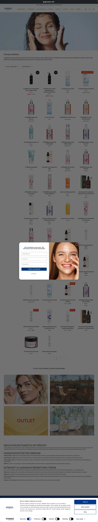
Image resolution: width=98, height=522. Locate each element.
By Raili (45, 2)
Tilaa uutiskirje (34, 269)
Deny (85, 512)
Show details (79, 519)
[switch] (44, 519)
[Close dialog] (77, 244)
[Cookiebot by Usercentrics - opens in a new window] (10, 519)
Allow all (85, 502)
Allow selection (85, 507)
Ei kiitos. (34, 273)
